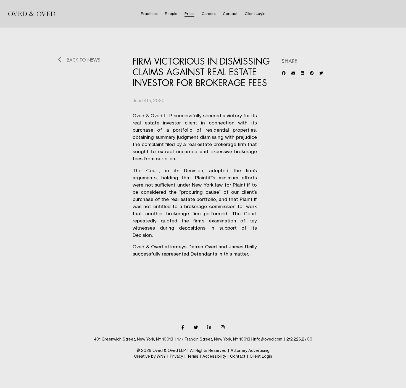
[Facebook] (182, 327)
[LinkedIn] (209, 327)
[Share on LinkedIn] (302, 73)
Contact (238, 356)
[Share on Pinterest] (312, 73)
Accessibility (214, 356)
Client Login (261, 356)
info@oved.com (267, 339)
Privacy (176, 356)
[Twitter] (196, 327)
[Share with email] (293, 73)
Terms (192, 356)
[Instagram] (223, 327)
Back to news (83, 60)
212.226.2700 (299, 339)
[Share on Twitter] (321, 73)
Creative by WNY (150, 356)
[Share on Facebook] (284, 73)
